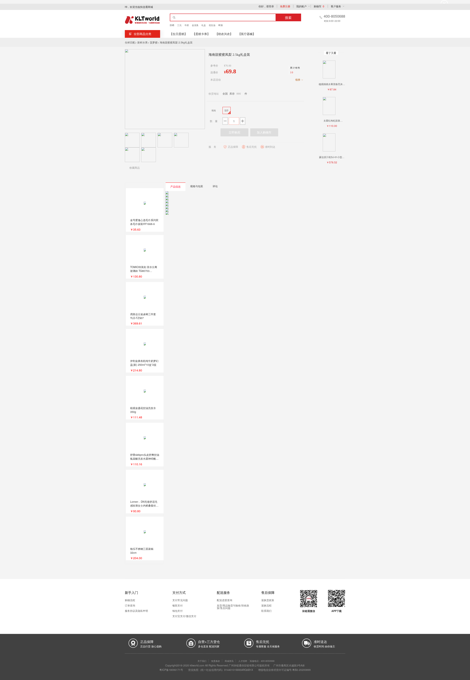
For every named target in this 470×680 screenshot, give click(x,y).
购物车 (319, 6)
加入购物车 (264, 132)
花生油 (212, 25)
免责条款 (215, 660)
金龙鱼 (195, 25)
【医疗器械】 (247, 34)
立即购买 (234, 132)
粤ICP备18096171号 (171, 670)
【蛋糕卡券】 (201, 34)
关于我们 (202, 660)
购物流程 (130, 600)
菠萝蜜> (154, 42)
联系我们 (266, 611)
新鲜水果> (143, 42)
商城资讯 (229, 660)
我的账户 (301, 6)
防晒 (172, 25)
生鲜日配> (131, 42)
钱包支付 (177, 611)
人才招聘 (242, 660)
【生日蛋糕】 (178, 34)
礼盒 (203, 25)
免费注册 (285, 6)
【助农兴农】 (224, 34)
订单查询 (130, 605)
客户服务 (336, 6)
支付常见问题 (180, 600)
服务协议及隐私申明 (136, 611)
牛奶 (187, 25)
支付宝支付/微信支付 (184, 616)
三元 (179, 25)
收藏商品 (134, 167)
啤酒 (220, 25)
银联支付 (177, 605)
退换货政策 (267, 600)
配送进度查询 (224, 600)
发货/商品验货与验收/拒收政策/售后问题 (233, 607)
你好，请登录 (266, 6)
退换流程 (266, 605)
